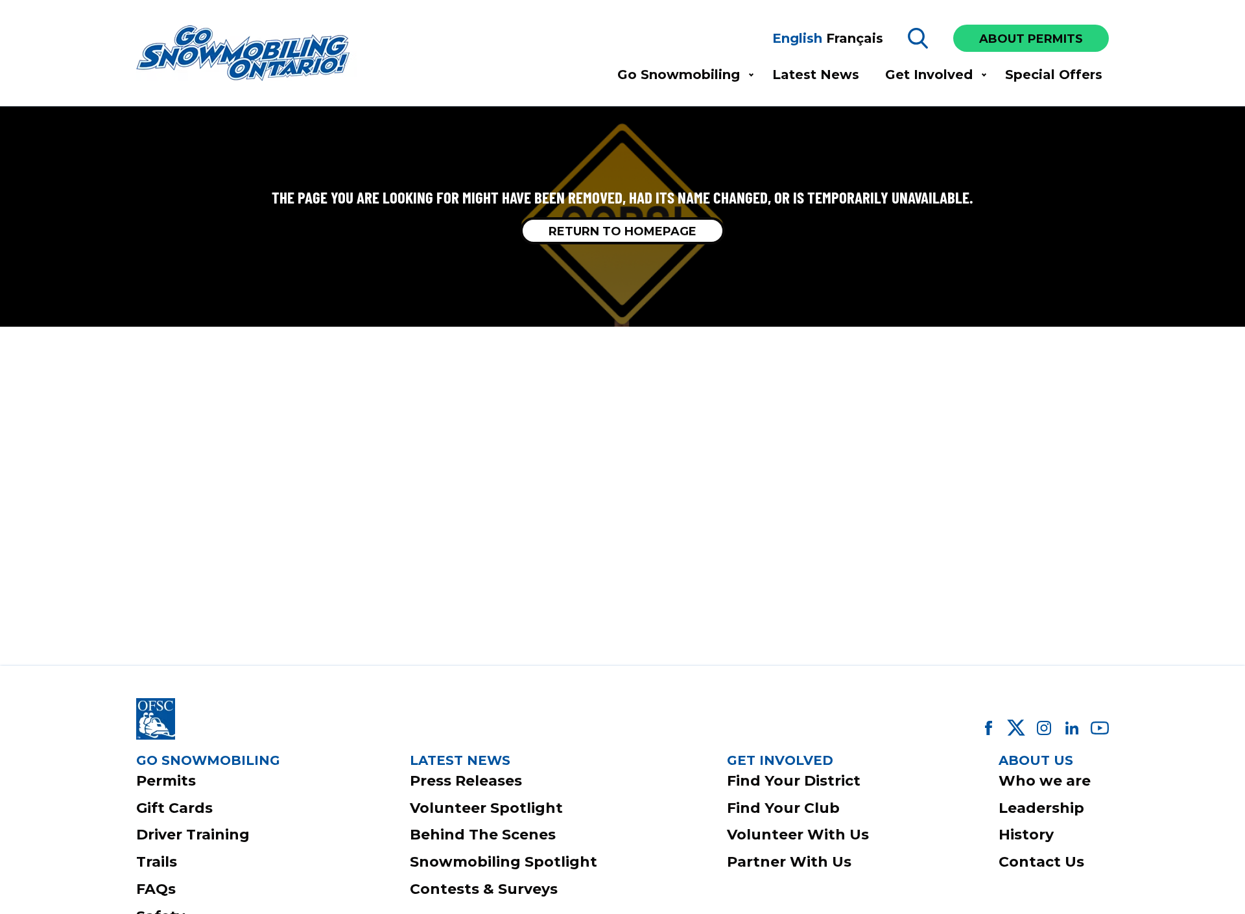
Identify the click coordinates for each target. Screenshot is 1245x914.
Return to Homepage (622, 231)
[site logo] (246, 54)
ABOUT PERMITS (1031, 39)
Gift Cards (174, 808)
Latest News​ (815, 74)
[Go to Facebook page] (988, 728)
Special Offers (1053, 74)
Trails (156, 862)
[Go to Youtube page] (1100, 728)
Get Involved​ (929, 74)
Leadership (1041, 808)
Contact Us (1041, 862)
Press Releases (466, 781)
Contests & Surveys (484, 889)
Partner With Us (789, 862)
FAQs (156, 889)
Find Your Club (783, 808)
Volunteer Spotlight (486, 808)
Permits (166, 781)
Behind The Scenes (483, 834)
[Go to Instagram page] (1044, 728)
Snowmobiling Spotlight (503, 862)
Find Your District (793, 781)
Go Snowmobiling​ (678, 74)
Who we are (1045, 781)
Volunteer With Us (798, 834)
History (1026, 834)
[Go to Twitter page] (1016, 728)
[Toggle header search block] (918, 38)
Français (854, 38)
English (797, 38)
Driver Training (193, 834)
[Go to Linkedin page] (1072, 728)
